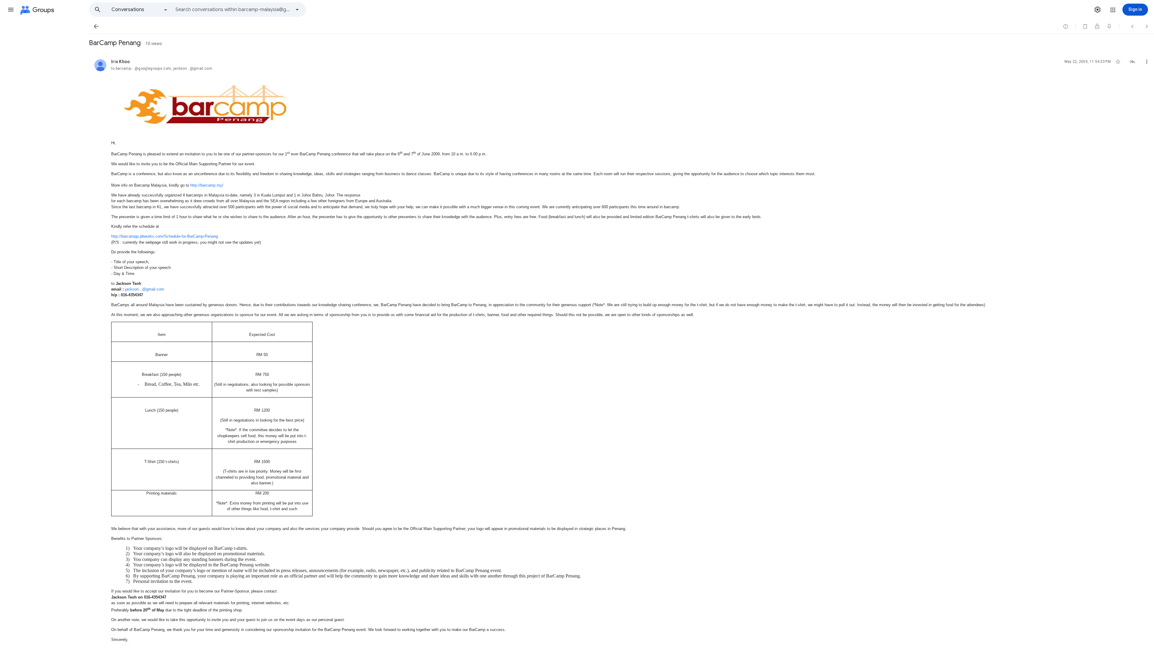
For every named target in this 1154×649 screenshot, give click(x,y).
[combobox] (233, 10)
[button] (11, 9)
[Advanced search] (297, 10)
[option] (140, 10)
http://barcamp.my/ (206, 185)
